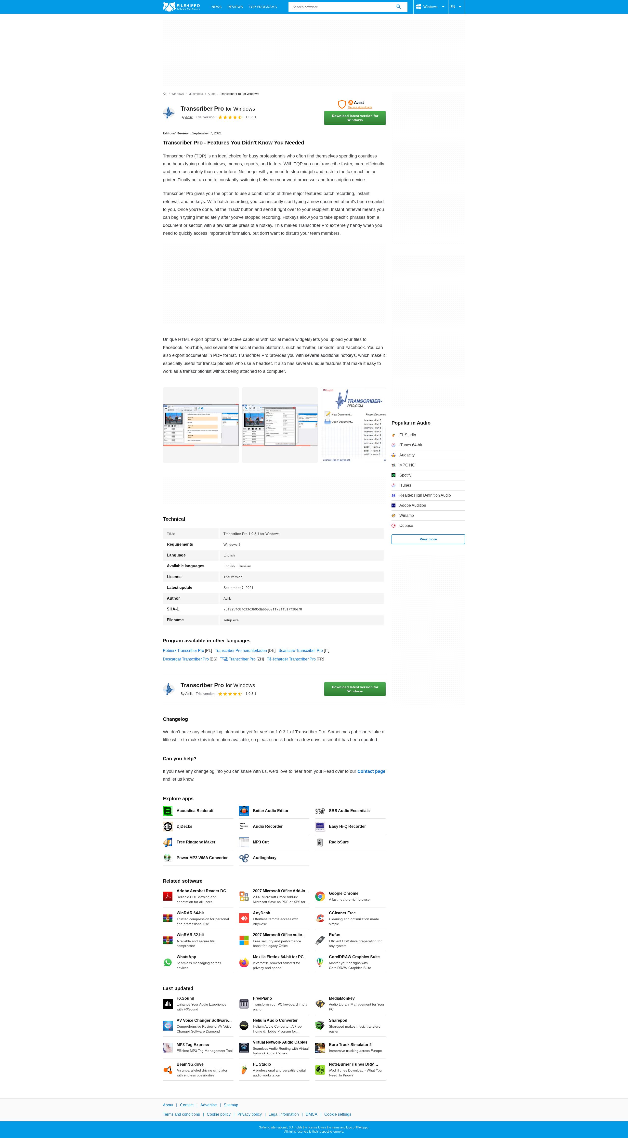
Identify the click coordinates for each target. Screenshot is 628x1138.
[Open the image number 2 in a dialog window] (359, 425)
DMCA (311, 1114)
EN (452, 7)
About (168, 1105)
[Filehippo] (181, 7)
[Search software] (399, 7)
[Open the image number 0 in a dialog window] (201, 425)
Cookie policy (219, 1114)
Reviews (235, 7)
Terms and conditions (181, 1114)
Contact (187, 1105)
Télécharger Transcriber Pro (291, 659)
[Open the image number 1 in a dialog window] (280, 425)
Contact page (371, 771)
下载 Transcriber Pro (238, 659)
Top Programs (263, 7)
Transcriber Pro (218, 108)
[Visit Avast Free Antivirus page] (355, 104)
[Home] (165, 94)
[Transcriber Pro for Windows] (169, 112)
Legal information (284, 1114)
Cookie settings (337, 1114)
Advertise (208, 1105)
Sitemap (231, 1105)
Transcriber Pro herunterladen (241, 650)
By (187, 117)
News (216, 7)
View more (428, 539)
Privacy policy (249, 1114)
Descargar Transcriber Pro (186, 659)
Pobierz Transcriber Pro (183, 650)
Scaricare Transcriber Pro (300, 650)
